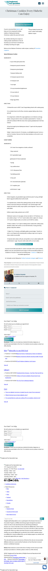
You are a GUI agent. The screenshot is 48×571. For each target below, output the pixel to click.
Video (7, 491)
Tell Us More (7, 334)
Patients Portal (10, 508)
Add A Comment (24, 310)
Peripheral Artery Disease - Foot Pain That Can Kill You (30, 373)
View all (6, 365)
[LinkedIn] (9, 481)
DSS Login (11, 563)
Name (6, 326)
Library (6, 370)
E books (8, 503)
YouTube (39, 283)
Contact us (34, 252)
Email (5, 329)
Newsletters (9, 500)
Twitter (23, 258)
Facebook (27, 258)
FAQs (7, 494)
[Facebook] (5, 481)
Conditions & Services (10, 484)
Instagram (33, 258)
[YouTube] (11, 481)
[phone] (39, 3)
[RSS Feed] (18, 481)
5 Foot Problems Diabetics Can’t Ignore (26, 361)
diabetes (18, 29)
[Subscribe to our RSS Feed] (18, 350)
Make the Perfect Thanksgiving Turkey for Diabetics (29, 353)
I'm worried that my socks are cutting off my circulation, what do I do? (22, 398)
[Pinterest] (16, 481)
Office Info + (18, 478)
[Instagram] (13, 481)
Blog (5, 350)
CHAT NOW (36, 562)
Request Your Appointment (24, 24)
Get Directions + (25, 478)
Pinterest (40, 258)
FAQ (5, 389)
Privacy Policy (11, 336)
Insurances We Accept (12, 511)
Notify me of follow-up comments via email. (18, 305)
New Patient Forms (11, 514)
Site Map (6, 563)
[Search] (42, 518)
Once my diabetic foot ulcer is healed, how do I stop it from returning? (22, 392)
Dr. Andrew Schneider (20, 274)
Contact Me (8, 339)
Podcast (8, 497)
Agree (10, 336)
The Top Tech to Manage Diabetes (25, 380)
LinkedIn (29, 283)
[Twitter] (7, 481)
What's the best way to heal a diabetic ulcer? (16, 395)
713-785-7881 (20, 469)
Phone (6, 328)
